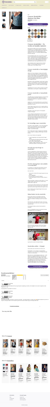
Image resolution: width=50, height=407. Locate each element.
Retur (10, 397)
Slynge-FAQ (22, 397)
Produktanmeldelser (14, 306)
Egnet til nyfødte (22, 398)
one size (29, 40)
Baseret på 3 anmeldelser (5, 275)
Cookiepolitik (12, 398)
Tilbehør (41, 5)
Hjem (28, 14)
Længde (29, 38)
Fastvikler (11, 5)
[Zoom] (15, 20)
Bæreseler (4, 5)
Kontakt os (11, 399)
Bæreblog (4, 7)
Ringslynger (26, 5)
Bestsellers (10, 360)
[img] (6, 283)
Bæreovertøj (34, 5)
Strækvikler (18, 5)
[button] (30, 20)
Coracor (29, 21)
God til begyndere (23, 399)
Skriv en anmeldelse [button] (44, 275)
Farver (29, 27)
